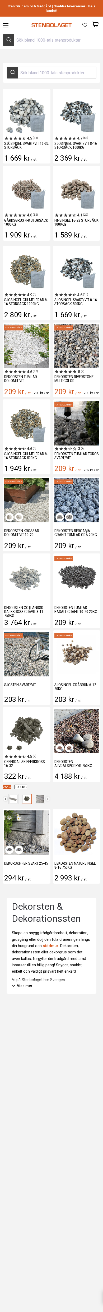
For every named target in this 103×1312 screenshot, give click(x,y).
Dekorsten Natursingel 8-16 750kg (75, 865)
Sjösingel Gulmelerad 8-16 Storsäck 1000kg (26, 302)
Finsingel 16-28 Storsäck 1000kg (76, 222)
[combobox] (51, 40)
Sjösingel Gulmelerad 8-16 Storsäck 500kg (26, 456)
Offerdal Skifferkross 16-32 (24, 763)
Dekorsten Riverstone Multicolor (73, 378)
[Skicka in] (8, 40)
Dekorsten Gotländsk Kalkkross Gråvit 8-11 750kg (23, 611)
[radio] (7, 787)
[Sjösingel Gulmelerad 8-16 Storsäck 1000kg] (26, 269)
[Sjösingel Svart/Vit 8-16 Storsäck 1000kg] (76, 113)
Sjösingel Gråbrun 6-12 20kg (75, 686)
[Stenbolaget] (51, 25)
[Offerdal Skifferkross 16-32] (26, 731)
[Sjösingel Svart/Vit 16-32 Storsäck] (26, 113)
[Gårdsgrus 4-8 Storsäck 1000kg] (26, 189)
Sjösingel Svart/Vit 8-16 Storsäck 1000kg (75, 145)
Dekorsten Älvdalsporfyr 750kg (73, 763)
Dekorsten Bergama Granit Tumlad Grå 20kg (75, 532)
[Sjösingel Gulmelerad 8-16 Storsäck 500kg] (26, 423)
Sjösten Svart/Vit (20, 684)
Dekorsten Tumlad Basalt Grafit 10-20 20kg (75, 609)
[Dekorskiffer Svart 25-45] (26, 832)
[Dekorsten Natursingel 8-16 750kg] (76, 832)
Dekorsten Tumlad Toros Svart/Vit (76, 456)
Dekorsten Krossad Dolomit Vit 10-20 (21, 532)
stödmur (50, 945)
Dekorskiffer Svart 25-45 (26, 863)
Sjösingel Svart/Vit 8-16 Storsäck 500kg (75, 302)
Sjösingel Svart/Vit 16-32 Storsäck (26, 145)
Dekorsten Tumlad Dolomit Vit (20, 378)
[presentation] (5, 799)
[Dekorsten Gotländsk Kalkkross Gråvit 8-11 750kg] (26, 577)
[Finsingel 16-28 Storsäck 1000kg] (76, 189)
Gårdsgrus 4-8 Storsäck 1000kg (26, 222)
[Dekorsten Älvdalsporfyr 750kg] (76, 731)
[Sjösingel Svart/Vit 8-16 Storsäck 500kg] (76, 269)
